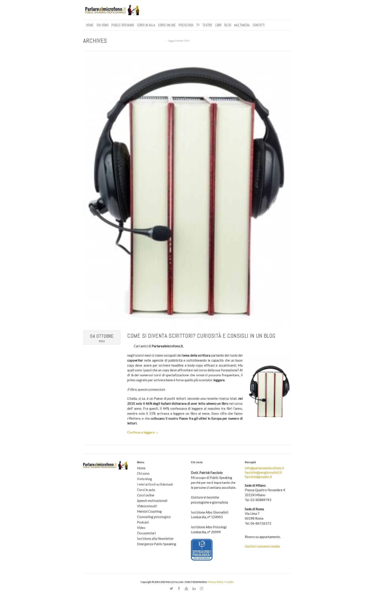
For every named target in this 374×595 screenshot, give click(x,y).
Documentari (146, 533)
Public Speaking (122, 25)
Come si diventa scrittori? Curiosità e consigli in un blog (201, 335)
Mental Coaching (149, 511)
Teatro (207, 25)
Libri (218, 25)
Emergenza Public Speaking (156, 544)
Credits (229, 581)
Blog (227, 25)
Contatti (258, 25)
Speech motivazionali (152, 500)
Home (90, 25)
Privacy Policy (215, 581)
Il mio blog (144, 479)
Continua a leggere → (143, 432)
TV (197, 25)
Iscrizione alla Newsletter (155, 538)
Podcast (143, 522)
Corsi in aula (146, 490)
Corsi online (145, 495)
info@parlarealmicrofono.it (264, 468)
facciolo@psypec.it (258, 477)
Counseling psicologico (154, 517)
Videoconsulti (147, 506)
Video (141, 528)
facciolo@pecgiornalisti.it (263, 472)
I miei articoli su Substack (155, 484)
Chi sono (102, 25)
